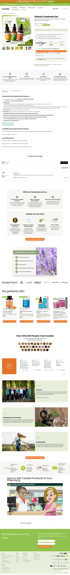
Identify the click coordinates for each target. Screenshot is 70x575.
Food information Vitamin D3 (8, 124)
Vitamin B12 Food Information (8, 122)
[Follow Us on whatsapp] (67, 553)
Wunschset (24, 9)
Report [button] (23, 177)
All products (23, 7)
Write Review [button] (64, 162)
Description (5, 90)
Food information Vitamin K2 (8, 125)
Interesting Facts (16, 90)
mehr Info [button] (22, 42)
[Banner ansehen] (51, 30)
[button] (31, 30)
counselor (40, 7)
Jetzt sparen (50, 1)
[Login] (64, 8)
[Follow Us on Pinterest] (63, 553)
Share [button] (26, 177)
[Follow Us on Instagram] (61, 553)
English (56, 8)
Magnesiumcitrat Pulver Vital (26, 312)
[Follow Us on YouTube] (65, 553)
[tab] (64, 167)
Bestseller (14, 7)
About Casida (31, 7)
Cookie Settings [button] (25, 561)
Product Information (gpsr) (25, 523)
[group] (7, 162)
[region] (42, 365)
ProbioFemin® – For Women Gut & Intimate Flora (59, 312)
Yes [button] (21, 177)
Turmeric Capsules (7, 311)
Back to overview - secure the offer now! (35, 239)
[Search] (62, 8)
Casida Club (15, 9)
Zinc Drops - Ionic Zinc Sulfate (42, 312)
